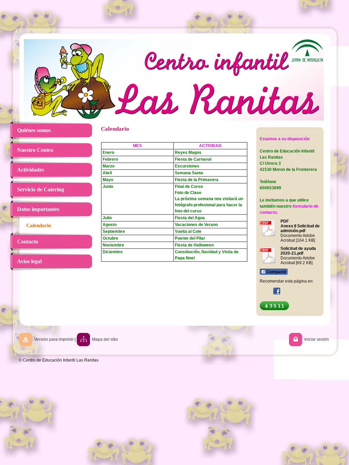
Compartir (275, 272)
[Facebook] (276, 291)
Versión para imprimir (54, 339)
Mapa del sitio (105, 339)
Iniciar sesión (316, 339)
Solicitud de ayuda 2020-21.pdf (298, 251)
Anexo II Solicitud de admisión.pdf (300, 228)
